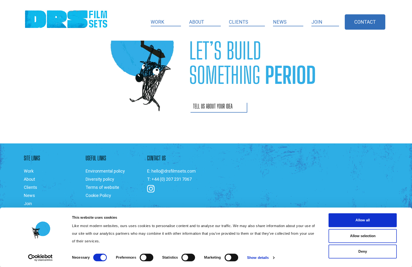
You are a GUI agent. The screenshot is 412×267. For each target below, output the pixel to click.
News (280, 22)
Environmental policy (105, 171)
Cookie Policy (98, 195)
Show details (258, 258)
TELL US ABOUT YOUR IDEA (212, 106)
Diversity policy (100, 179)
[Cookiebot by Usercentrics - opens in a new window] (40, 257)
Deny (362, 251)
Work (157, 22)
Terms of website (102, 187)
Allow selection (363, 236)
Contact (365, 22)
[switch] (146, 257)
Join (316, 22)
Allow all (362, 220)
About (196, 22)
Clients (238, 22)
